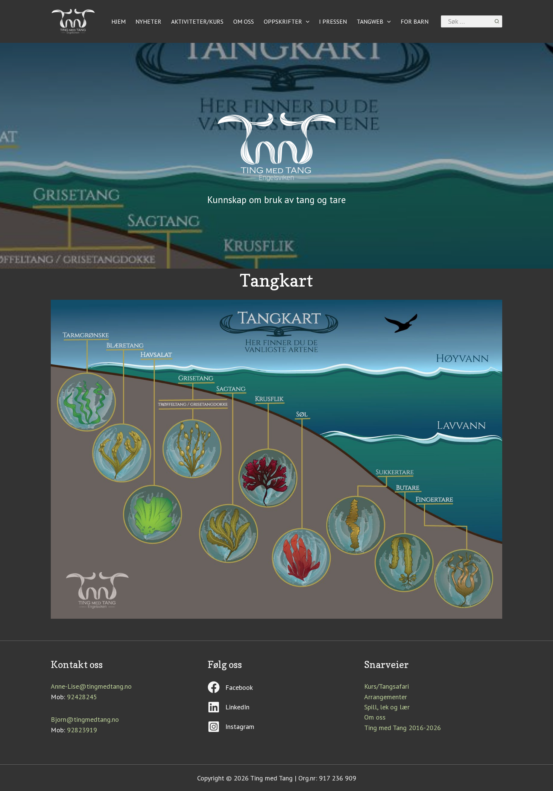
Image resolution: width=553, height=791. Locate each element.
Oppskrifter (283, 21)
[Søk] (497, 21)
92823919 (82, 730)
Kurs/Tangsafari (386, 686)
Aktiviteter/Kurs (197, 21)
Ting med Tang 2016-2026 (402, 727)
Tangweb (370, 21)
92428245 (82, 696)
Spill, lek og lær (387, 707)
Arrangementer (385, 696)
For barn (414, 21)
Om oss (243, 21)
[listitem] (121, 453)
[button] (306, 21)
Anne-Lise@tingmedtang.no (91, 686)
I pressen (333, 21)
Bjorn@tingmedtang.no (85, 719)
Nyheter (148, 21)
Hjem (118, 21)
